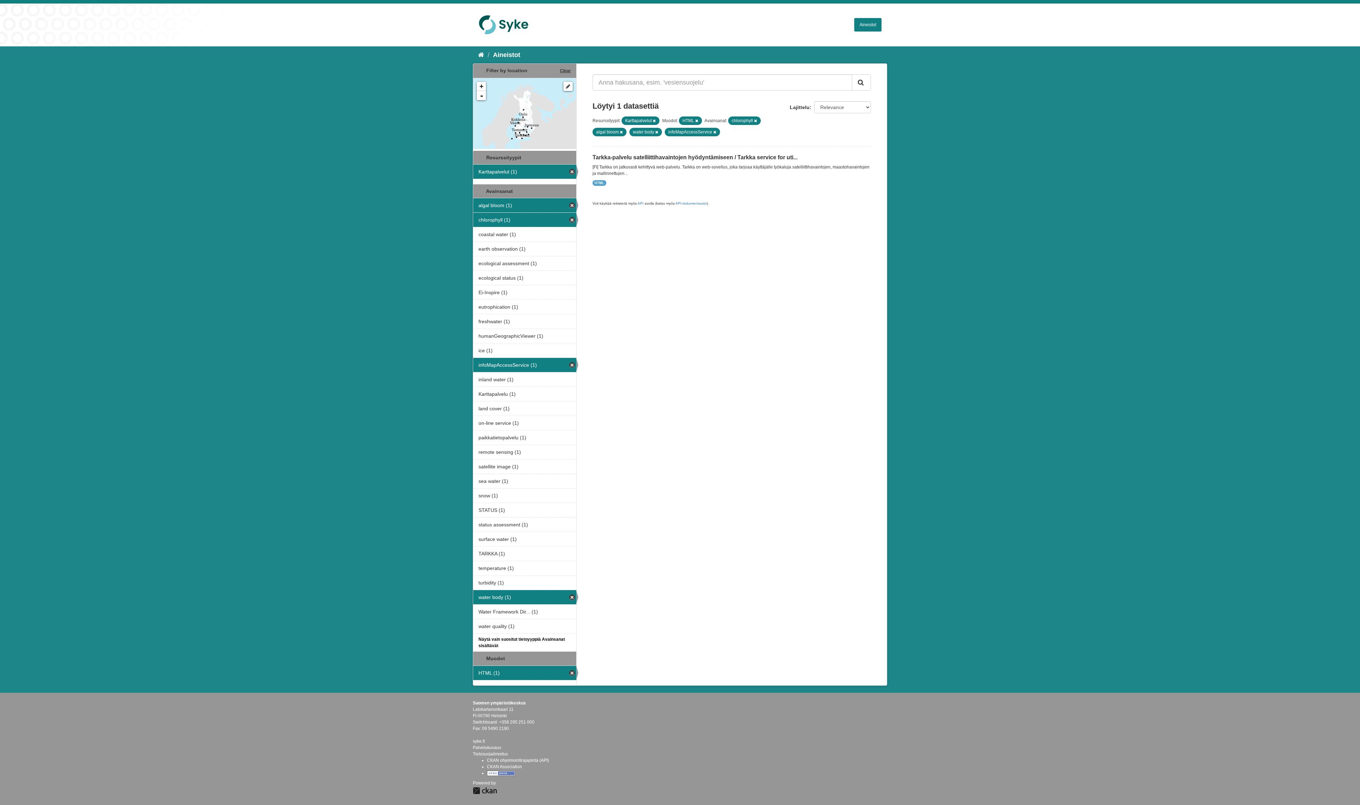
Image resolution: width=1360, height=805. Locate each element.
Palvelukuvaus (487, 747)
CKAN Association (504, 766)
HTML (599, 183)
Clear (565, 70)
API (641, 203)
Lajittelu (800, 107)
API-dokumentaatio (691, 203)
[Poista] (654, 121)
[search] (861, 82)
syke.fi (479, 741)
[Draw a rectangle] (568, 86)
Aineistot (868, 24)
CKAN (485, 790)
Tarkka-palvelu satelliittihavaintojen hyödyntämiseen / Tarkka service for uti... (695, 157)
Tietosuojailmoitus (490, 754)
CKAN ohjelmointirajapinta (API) (518, 760)
